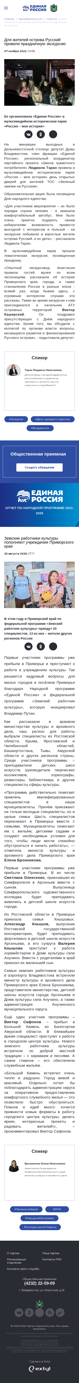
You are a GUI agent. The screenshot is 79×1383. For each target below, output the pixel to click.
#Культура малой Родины (40, 1227)
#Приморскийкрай (26, 1209)
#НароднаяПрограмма (39, 1218)
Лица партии (50, 1253)
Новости (52, 18)
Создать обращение (39, 467)
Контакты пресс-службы (23, 1269)
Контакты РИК (52, 1259)
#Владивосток (40, 428)
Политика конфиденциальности (39, 1343)
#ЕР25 (57, 1209)
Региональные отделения (16, 1261)
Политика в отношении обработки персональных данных (39, 1347)
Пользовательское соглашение (39, 1340)
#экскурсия (16, 419)
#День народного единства (52, 419)
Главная (9, 18)
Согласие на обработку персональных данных (39, 1350)
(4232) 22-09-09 (39, 1283)
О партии (13, 1253)
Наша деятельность (30, 18)
